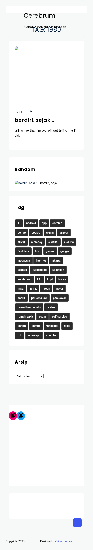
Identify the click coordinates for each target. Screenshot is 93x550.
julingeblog (39, 270)
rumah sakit (25, 316)
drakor (64, 232)
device (36, 232)
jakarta (56, 260)
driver (21, 242)
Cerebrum (40, 15)
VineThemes (64, 541)
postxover (59, 298)
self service (59, 316)
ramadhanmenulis (29, 307)
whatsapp (34, 335)
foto (37, 251)
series (22, 326)
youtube (51, 335)
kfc (39, 279)
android (31, 223)
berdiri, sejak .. (34, 120)
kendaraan (24, 279)
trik (20, 335)
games (50, 251)
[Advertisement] (46, 451)
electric (69, 242)
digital (50, 232)
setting (36, 326)
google (64, 251)
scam (42, 316)
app (44, 223)
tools (67, 326)
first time (23, 251)
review (51, 307)
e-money (36, 242)
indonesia (24, 260)
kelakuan (58, 270)
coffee (22, 232)
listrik (33, 288)
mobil (46, 288)
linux (21, 288)
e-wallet (53, 242)
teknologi (52, 326)
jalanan (22, 270)
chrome (57, 223)
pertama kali (39, 298)
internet (41, 260)
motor (59, 288)
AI (19, 223)
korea (62, 279)
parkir (21, 298)
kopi (50, 279)
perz (19, 112)
